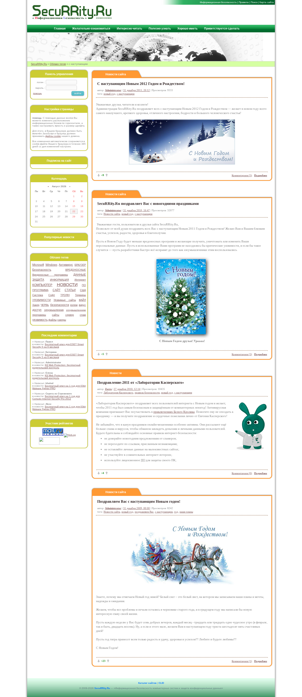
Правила (244, 2)
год (176, 511)
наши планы (186, 511)
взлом (74, 305)
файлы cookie (53, 136)
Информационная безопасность (218, 2)
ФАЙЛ (82, 300)
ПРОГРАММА (40, 290)
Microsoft (38, 264)
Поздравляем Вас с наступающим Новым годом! (138, 501)
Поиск (254, 2)
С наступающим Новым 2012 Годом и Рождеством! (141, 84)
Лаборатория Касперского (118, 392)
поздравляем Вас (144, 511)
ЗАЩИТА (38, 279)
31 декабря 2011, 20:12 (136, 90)
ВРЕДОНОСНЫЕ (75, 269)
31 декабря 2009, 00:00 (136, 508)
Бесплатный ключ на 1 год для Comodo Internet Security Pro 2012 (56, 397)
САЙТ (56, 290)
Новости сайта (115, 74)
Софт (51, 295)
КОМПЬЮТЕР (42, 285)
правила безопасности (147, 392)
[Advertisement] (217, 14)
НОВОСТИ (67, 284)
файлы (52, 319)
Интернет (80, 279)
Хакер (35, 305)
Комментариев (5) (242, 175)
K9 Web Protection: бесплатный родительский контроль (56, 366)
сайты (55, 314)
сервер (69, 314)
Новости (116, 373)
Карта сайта (267, 2)
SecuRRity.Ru (39, 64)
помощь (37, 93)
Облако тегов (58, 64)
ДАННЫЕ (79, 274)
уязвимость (40, 319)
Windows (51, 264)
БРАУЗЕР (80, 264)
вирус (82, 305)
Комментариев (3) (242, 354)
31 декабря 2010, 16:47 (136, 210)
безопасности (59, 305)
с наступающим (125, 93)
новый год (109, 93)
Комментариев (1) (242, 661)
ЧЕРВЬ (45, 305)
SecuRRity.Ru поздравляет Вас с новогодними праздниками (148, 204)
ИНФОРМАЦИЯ (59, 279)
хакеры (61, 319)
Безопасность (41, 269)
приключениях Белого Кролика (174, 412)
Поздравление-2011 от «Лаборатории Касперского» (140, 382)
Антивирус (66, 264)
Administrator (113, 90)
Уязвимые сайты (65, 300)
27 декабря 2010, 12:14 (127, 389)
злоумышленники (76, 310)
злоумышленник (54, 309)
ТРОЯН (65, 295)
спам (83, 314)
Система (37, 295)
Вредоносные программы (50, 274)
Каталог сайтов (147, 683)
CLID (161, 683)
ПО (84, 285)
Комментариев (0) (242, 473)
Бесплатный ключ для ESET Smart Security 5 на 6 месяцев (58, 345)
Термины (80, 295)
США (83, 290)
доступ (37, 310)
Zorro (108, 389)
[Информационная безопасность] (72, 19)
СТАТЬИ (70, 290)
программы (39, 314)
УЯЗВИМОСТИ (41, 300)
